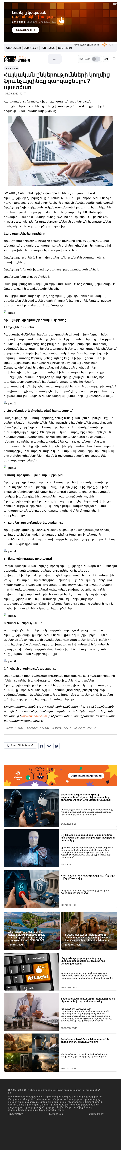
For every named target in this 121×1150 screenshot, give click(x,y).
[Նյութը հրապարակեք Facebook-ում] (41, 746)
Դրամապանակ (11, 68)
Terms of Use (56, 1114)
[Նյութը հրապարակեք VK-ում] (49, 746)
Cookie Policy (96, 1114)
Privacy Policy (15, 1114)
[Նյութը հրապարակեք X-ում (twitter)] (56, 746)
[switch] (96, 59)
